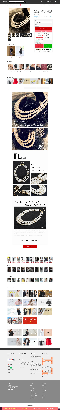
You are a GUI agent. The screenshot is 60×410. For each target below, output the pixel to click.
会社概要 (31, 383)
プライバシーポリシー (33, 395)
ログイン (52, 1)
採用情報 (31, 385)
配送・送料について (33, 390)
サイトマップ (32, 398)
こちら (50, 16)
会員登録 (47, 1)
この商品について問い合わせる (40, 43)
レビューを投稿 (38, 42)
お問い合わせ (44, 393)
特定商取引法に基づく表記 (34, 393)
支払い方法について (33, 388)
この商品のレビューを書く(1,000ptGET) (39, 17)
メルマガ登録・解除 (33, 397)
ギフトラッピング (44, 385)
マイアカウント (44, 395)
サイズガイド (44, 390)
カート (57, 1)
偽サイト (43, 388)
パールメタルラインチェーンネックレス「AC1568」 (32, 72)
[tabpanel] (13, 81)
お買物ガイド (44, 383)
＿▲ (58, 407)
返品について (32, 392)
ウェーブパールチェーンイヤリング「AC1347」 (21, 72)
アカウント (42, 1)
